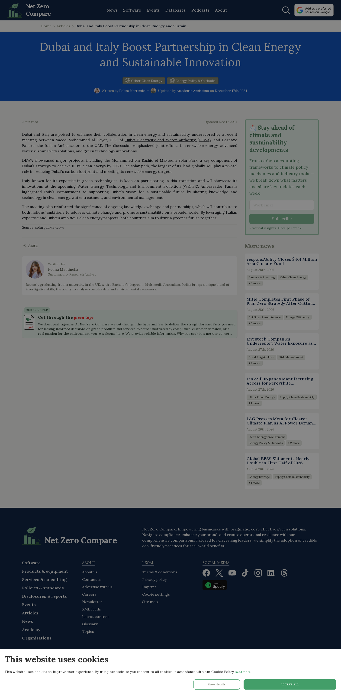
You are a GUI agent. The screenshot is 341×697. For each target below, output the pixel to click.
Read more (243, 672)
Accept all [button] (290, 684)
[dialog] (170, 673)
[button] (216, 685)
